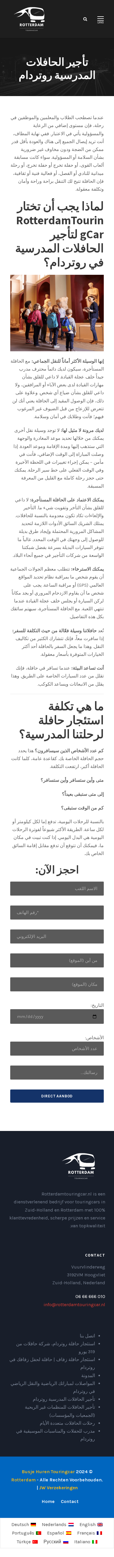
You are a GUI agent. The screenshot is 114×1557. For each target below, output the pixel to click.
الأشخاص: (94, 1037)
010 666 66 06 (90, 1296)
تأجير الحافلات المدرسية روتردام (64, 1399)
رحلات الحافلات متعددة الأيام (67, 1423)
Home (48, 1501)
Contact (70, 1501)
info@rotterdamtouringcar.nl (74, 1304)
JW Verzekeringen (58, 1487)
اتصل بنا (87, 1336)
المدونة (88, 1375)
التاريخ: (97, 1005)
